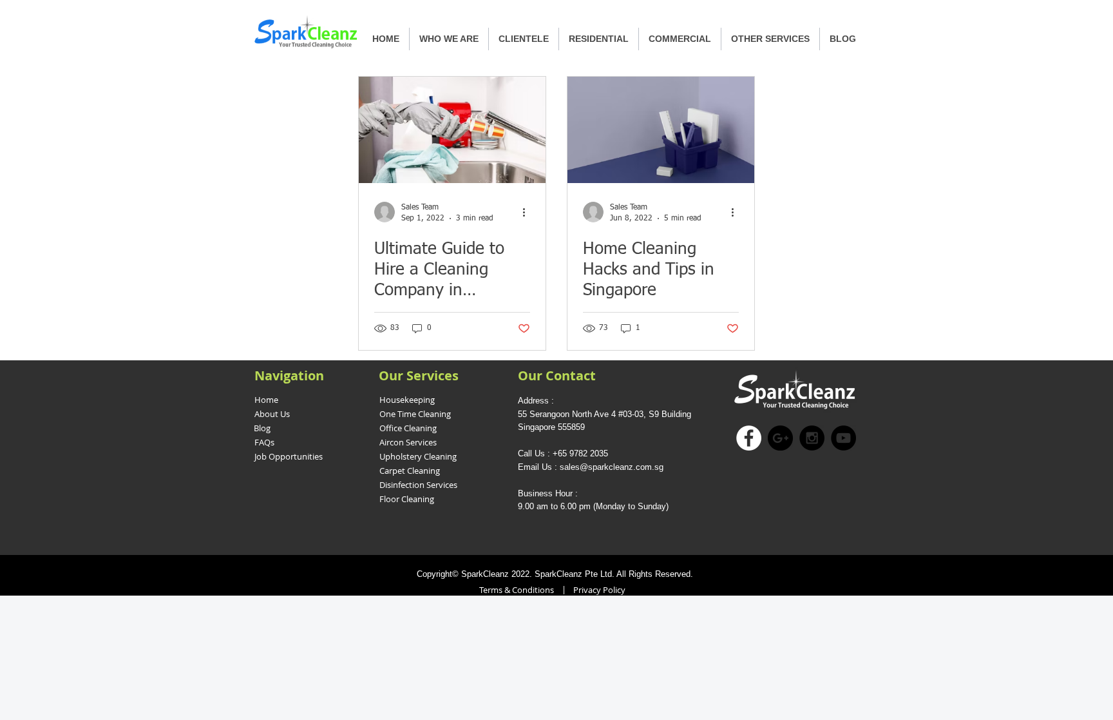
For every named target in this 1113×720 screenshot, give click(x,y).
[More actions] (528, 212)
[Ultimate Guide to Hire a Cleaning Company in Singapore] (452, 130)
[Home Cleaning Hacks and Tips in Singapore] (660, 130)
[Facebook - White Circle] (748, 438)
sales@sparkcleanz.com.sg (611, 467)
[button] (598, 39)
